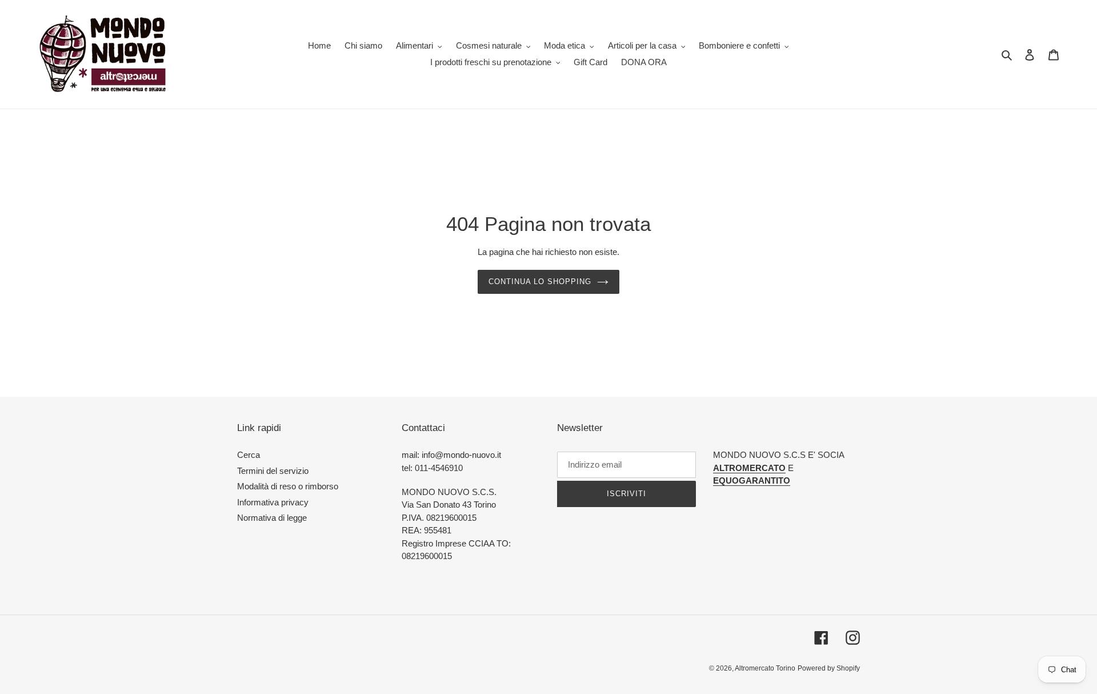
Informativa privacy (273, 502)
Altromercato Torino (765, 668)
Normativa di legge (272, 518)
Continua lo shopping (540, 281)
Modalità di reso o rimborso (287, 486)
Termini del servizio (273, 471)
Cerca (248, 455)
